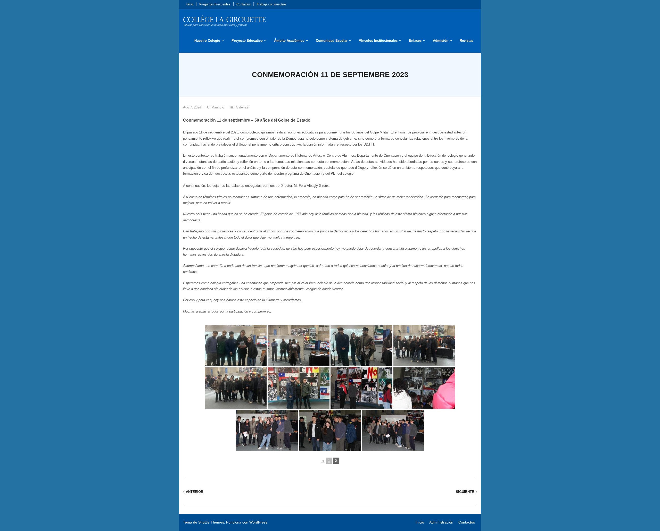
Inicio (189, 4)
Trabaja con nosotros (271, 4)
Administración (441, 522)
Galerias (242, 107)
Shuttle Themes (211, 522)
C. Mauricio (215, 107)
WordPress (258, 522)
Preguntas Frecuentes (214, 4)
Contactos (243, 4)
